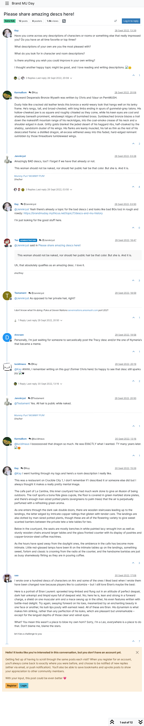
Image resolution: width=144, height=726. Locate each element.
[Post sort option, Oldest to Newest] (116, 21)
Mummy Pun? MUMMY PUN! (29, 176)
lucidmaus (20, 364)
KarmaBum (20, 92)
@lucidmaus (37, 438)
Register (11, 685)
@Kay (34, 92)
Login (24, 685)
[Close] (137, 652)
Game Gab (10, 21)
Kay (16, 30)
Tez (16, 240)
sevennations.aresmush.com (83, 310)
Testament (20, 292)
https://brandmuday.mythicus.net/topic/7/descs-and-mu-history (63, 213)
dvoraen (19, 334)
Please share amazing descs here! (59, 245)
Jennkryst (20, 156)
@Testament (37, 398)
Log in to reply (131, 21)
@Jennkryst (29, 204)
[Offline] (8, 33)
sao (16, 575)
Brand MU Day (23, 3)
